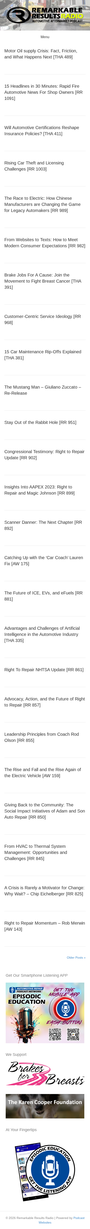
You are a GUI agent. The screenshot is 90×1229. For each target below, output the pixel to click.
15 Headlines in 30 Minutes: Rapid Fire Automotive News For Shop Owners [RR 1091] (43, 92)
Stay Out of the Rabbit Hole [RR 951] (40, 422)
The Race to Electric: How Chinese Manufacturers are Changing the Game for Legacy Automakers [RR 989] (42, 204)
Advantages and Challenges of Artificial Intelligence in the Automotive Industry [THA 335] (42, 634)
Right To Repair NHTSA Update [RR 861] (44, 669)
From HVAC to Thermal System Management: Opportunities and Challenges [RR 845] (35, 852)
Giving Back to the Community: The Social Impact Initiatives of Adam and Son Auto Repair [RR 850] (44, 810)
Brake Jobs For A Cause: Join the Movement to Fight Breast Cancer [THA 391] (42, 281)
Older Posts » (76, 957)
